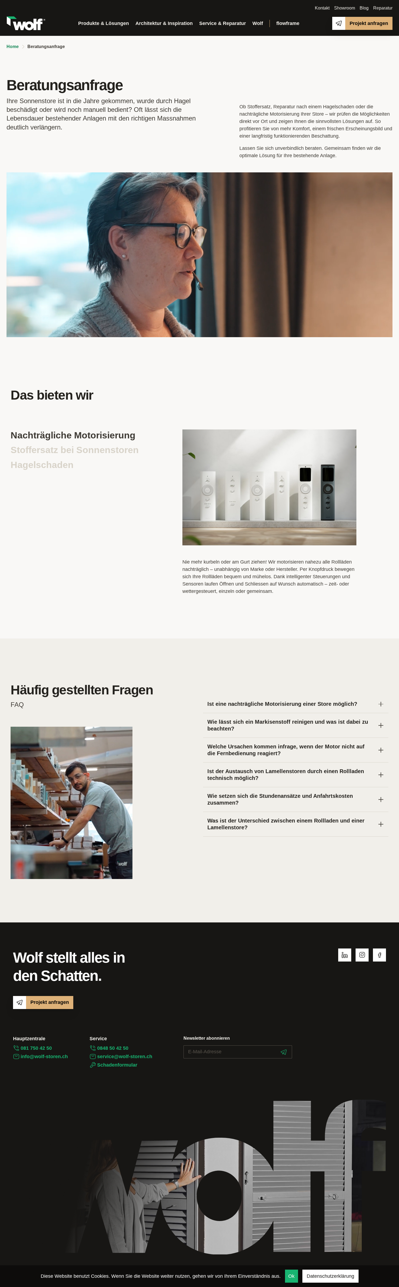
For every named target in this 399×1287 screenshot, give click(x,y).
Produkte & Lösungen (103, 23)
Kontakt (322, 8)
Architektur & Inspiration (164, 23)
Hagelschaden (42, 465)
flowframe (287, 23)
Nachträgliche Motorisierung (73, 435)
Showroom (344, 8)
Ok (291, 1276)
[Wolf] (26, 23)
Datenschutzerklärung (330, 1276)
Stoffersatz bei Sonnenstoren (75, 450)
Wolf (257, 23)
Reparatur (382, 8)
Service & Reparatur (222, 23)
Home (13, 46)
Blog (364, 8)
